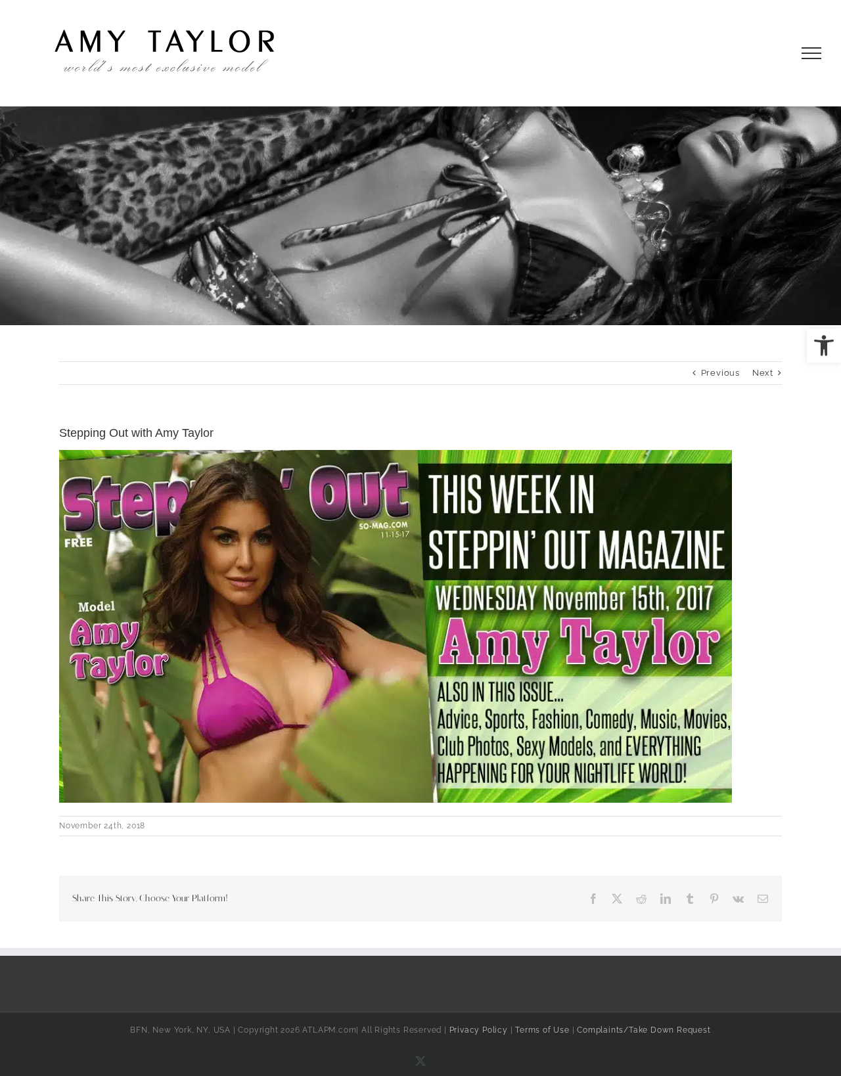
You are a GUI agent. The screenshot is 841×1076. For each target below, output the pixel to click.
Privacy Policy (478, 1030)
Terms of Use (542, 1030)
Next (762, 373)
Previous (720, 373)
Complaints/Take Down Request (643, 1030)
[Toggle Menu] (811, 53)
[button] (824, 345)
